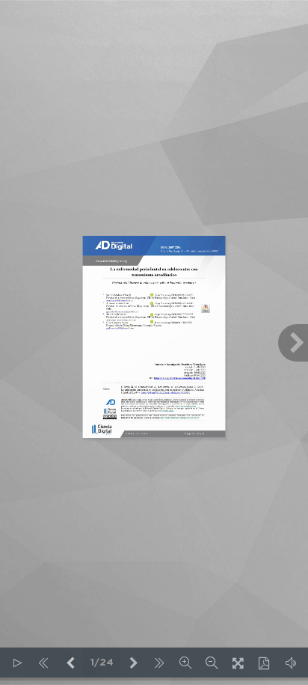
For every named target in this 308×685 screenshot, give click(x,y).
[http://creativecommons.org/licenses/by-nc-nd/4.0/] (180, 417)
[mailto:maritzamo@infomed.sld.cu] (119, 300)
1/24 (102, 663)
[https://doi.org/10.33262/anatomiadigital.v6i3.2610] (179, 378)
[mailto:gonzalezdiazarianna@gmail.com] (121, 311)
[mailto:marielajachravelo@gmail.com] (120, 320)
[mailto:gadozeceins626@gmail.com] (119, 328)
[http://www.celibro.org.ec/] (166, 411)
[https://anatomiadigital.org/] (185, 406)
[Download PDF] (264, 663)
